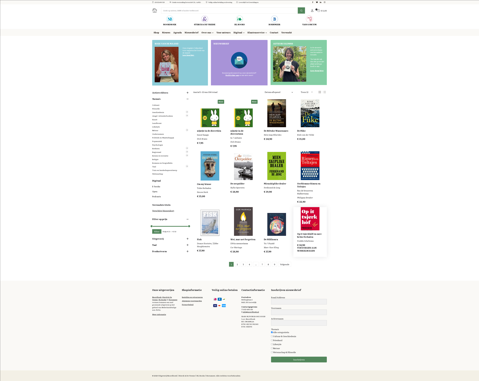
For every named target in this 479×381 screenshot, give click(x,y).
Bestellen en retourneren (192, 297)
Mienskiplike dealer (275, 183)
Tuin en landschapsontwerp (164, 170)
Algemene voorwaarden (192, 300)
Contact (274, 32)
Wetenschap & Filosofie (284, 352)
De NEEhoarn (271, 239)
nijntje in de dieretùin (209, 130)
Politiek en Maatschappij (163, 137)
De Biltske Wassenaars (276, 130)
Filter (156, 231)
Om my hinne (204, 184)
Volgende (284, 264)
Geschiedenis (158, 112)
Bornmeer (173, 299)
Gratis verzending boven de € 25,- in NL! (186, 2)
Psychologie (157, 145)
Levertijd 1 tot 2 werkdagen (248, 2)
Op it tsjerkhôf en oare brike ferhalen (309, 235)
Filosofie (156, 108)
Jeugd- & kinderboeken (162, 116)
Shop (156, 32)
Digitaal (238, 32)
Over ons (206, 32)
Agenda (177, 32)
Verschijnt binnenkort (163, 210)
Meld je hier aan (232, 75)
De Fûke (301, 130)
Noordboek (156, 297)
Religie (155, 159)
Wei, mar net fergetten (242, 239)
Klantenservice (256, 32)
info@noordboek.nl (251, 312)
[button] (312, 10)
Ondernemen (158, 134)
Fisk (199, 239)
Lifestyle (156, 126)
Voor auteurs (223, 32)
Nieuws (166, 32)
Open (154, 191)
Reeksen (156, 148)
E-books (156, 186)
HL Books (162, 299)
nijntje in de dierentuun (236, 132)
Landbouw (157, 123)
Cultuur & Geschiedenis (284, 336)
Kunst (154, 119)
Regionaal (156, 152)
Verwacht (286, 32)
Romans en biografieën (162, 163)
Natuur (155, 130)
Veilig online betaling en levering (220, 2)
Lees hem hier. (188, 55)
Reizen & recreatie (160, 155)
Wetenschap (157, 174)
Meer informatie (159, 314)
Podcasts (156, 196)
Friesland (277, 340)
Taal (154, 166)
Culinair (156, 105)
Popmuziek (157, 141)
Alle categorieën (281, 332)
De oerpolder (237, 183)
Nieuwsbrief (191, 32)
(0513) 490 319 (160, 2)
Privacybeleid (187, 304)
